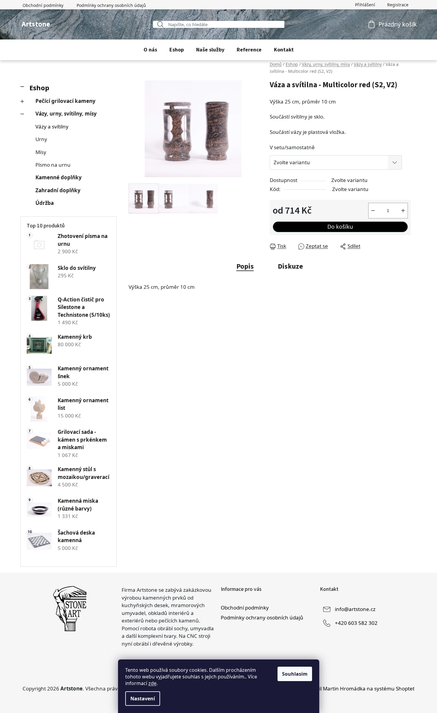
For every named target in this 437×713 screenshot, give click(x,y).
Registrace (397, 5)
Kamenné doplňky (58, 177)
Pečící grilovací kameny (65, 100)
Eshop (39, 87)
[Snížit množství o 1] (373, 210)
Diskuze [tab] (290, 266)
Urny (41, 139)
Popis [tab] (245, 266)
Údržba (44, 202)
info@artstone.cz (355, 608)
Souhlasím (295, 674)
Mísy (40, 152)
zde (152, 683)
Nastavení (142, 698)
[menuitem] (150, 50)
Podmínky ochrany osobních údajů (111, 5)
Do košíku (340, 226)
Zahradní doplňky (57, 190)
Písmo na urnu (53, 164)
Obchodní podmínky (43, 5)
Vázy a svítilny (51, 126)
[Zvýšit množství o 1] (403, 210)
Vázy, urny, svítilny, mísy (66, 113)
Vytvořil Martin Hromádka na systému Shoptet (359, 688)
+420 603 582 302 (356, 622)
